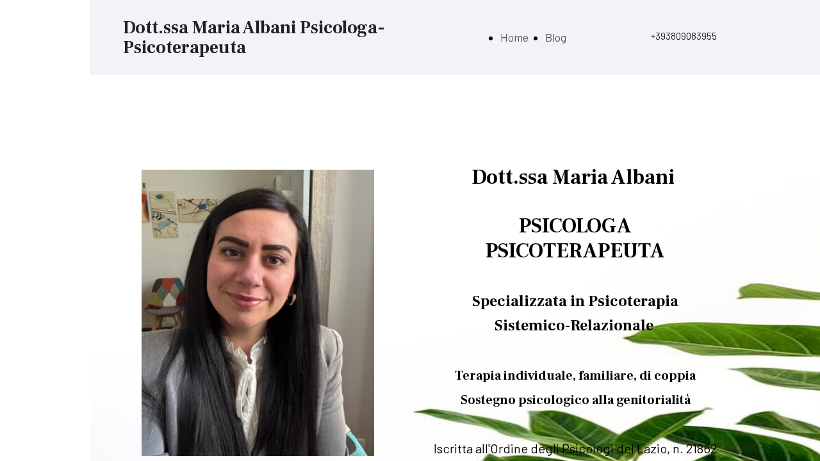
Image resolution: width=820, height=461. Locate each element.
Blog (555, 37)
